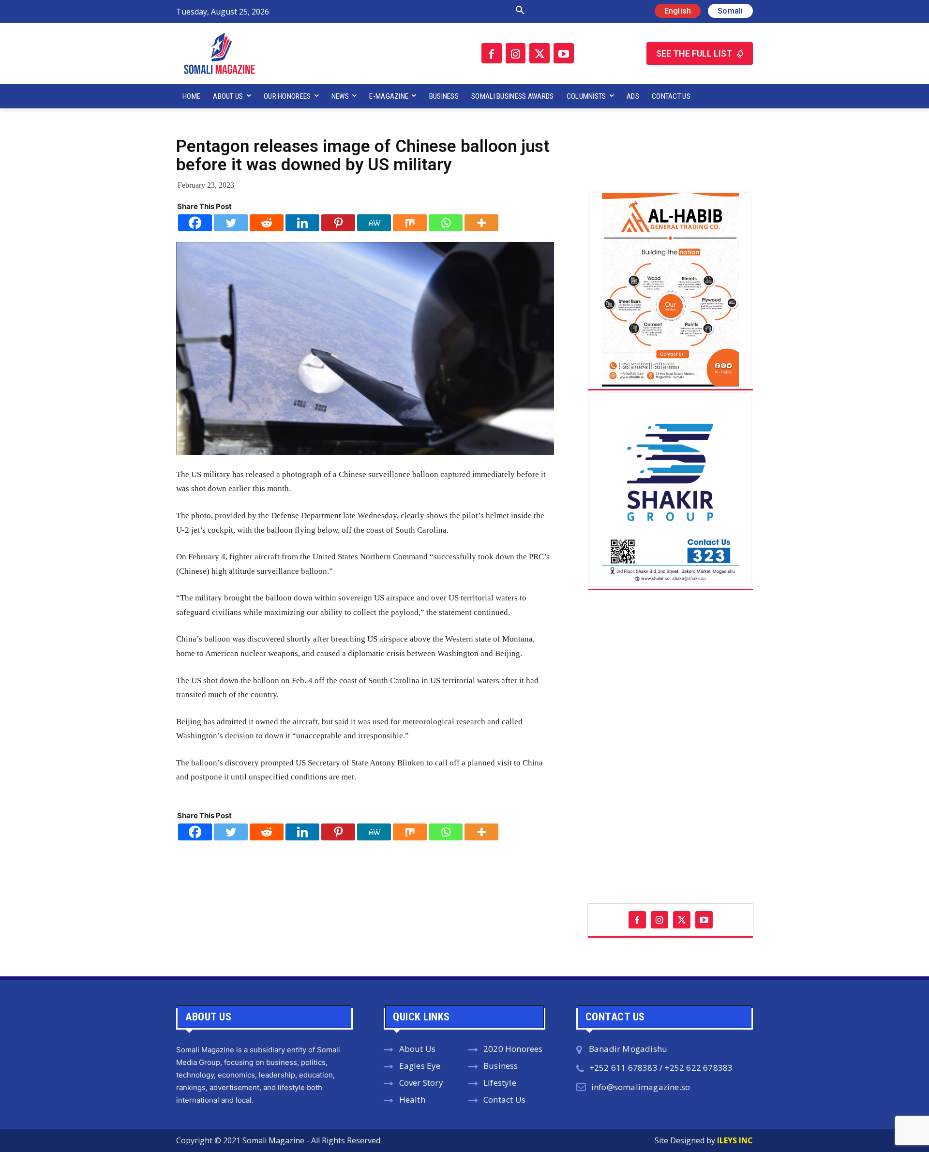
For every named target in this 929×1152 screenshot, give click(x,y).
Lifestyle (499, 1082)
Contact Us (504, 1099)
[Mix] (410, 222)
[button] (417, 10)
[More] (481, 222)
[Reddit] (267, 222)
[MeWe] (374, 222)
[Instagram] (516, 53)
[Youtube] (564, 53)
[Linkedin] (302, 222)
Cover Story (421, 1082)
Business (500, 1065)
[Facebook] (491, 53)
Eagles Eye (420, 1065)
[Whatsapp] (446, 222)
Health (412, 1099)
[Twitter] (539, 53)
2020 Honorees (513, 1048)
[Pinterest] (338, 222)
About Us (417, 1048)
